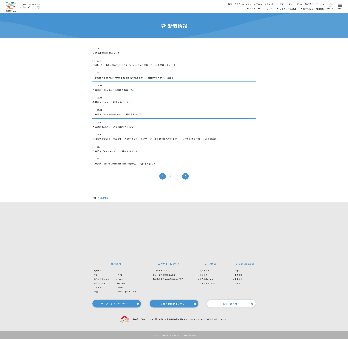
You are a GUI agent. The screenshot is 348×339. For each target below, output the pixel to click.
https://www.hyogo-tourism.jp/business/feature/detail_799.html (174, 63)
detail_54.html (174, 137)
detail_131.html (174, 52)
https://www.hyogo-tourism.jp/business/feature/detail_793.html (174, 75)
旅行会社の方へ (206, 279)
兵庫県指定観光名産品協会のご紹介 (168, 279)
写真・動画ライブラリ (172, 303)
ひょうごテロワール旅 (30, 6)
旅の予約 (309, 4)
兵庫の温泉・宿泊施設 (313, 8)
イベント (290, 4)
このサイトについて (161, 270)
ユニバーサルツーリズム (261, 8)
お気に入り (330, 8)
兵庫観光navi (10, 6)
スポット (273, 4)
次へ (185, 176)
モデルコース (260, 4)
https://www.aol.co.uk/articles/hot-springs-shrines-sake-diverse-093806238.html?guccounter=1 (174, 100)
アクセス (320, 4)
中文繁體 (238, 275)
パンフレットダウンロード (115, 303)
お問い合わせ (230, 303)
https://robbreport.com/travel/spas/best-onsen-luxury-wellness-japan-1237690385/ (174, 149)
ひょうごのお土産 (287, 8)
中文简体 (238, 279)
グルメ (299, 4)
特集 (230, 4)
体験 (281, 4)
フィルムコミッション (209, 283)
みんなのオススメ (242, 4)
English (237, 270)
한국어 (237, 283)
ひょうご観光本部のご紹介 (164, 275)
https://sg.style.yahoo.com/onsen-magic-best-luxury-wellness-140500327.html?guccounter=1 (174, 160)
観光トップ (98, 270)
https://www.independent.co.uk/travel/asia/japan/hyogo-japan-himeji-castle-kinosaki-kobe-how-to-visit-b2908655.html (174, 112)
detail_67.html (174, 125)
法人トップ (204, 270)
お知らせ (203, 275)
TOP (94, 198)
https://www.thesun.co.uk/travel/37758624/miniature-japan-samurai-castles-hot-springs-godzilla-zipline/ (174, 88)
